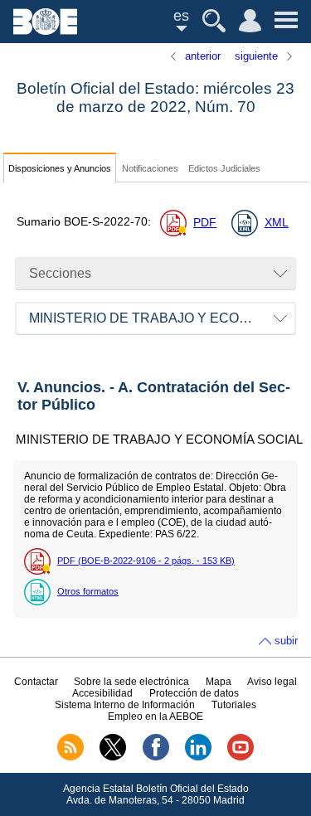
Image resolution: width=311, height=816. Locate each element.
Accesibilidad (102, 693)
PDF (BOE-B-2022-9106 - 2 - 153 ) (146, 561)
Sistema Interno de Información (125, 705)
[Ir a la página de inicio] (45, 30)
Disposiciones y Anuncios (59, 168)
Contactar (36, 681)
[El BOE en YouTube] (240, 757)
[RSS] (70, 757)
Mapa (218, 681)
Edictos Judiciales (224, 168)
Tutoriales (233, 705)
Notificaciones (150, 168)
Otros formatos (88, 591)
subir (286, 640)
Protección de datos (194, 693)
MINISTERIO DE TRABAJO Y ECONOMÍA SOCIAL (162, 318)
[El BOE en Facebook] (156, 757)
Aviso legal (272, 681)
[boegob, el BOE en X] (113, 757)
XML (277, 222)
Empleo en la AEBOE (155, 716)
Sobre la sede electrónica (131, 681)
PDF (204, 222)
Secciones (60, 273)
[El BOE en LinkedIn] (198, 757)
